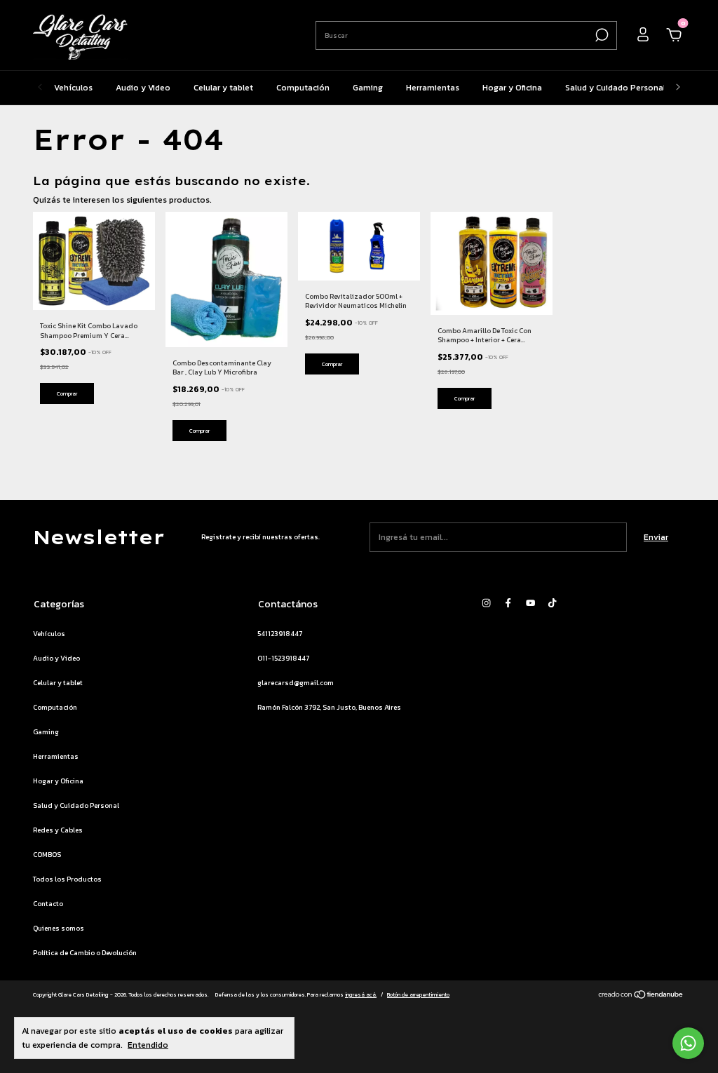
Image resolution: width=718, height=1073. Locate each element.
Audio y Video (143, 87)
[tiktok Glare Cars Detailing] (552, 603)
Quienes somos (58, 928)
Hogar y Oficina (512, 87)
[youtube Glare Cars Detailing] (530, 603)
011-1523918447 (283, 658)
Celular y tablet (223, 87)
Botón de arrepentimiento (418, 994)
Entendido (148, 1045)
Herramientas (432, 87)
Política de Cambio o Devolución (85, 952)
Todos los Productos (67, 879)
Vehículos (73, 87)
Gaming (368, 87)
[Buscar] (601, 35)
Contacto (48, 903)
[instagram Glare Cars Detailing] (486, 603)
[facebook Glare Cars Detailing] (508, 603)
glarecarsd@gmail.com (295, 682)
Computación (303, 87)
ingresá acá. (361, 994)
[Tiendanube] (641, 996)
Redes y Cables (58, 830)
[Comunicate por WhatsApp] (688, 1043)
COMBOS (47, 854)
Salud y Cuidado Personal (615, 87)
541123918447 (279, 633)
